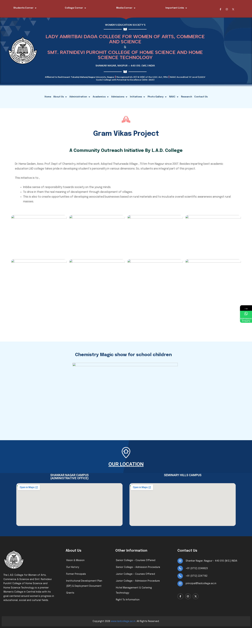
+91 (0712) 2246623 (197, 568)
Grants (70, 593)
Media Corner (124, 8)
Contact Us (201, 97)
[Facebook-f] (220, 9)
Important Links (174, 8)
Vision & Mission (75, 560)
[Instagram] (226, 9)
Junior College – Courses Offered (135, 574)
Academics (99, 97)
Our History (72, 567)
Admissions (117, 97)
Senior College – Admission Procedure (138, 567)
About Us (58, 97)
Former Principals (76, 574)
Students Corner (23, 8)
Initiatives (136, 97)
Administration (78, 97)
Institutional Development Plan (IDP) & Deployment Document (84, 583)
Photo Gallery (156, 97)
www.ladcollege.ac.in (123, 621)
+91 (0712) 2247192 (196, 576)
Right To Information (128, 600)
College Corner (74, 8)
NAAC (172, 97)
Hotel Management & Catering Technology (134, 590)
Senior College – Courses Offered (135, 560)
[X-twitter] (233, 9)
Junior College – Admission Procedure (138, 581)
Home (48, 97)
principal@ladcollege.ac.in (201, 583)
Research (186, 97)
